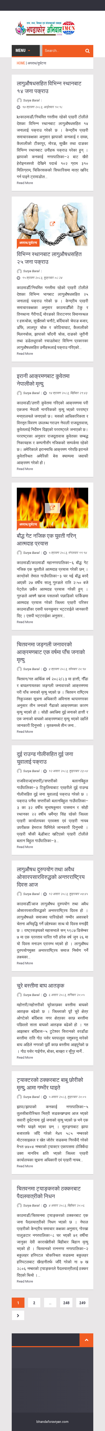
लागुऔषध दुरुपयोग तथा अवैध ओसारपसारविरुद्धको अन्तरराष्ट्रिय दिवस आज (51, 877)
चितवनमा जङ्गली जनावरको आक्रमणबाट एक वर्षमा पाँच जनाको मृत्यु (51, 652)
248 (66, 1303)
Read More (25, 183)
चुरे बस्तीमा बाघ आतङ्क (40, 985)
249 (82, 1303)
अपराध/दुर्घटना (28, 243)
